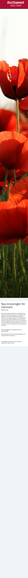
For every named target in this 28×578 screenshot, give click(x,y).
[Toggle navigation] (4, 4)
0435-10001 (16, 5)
